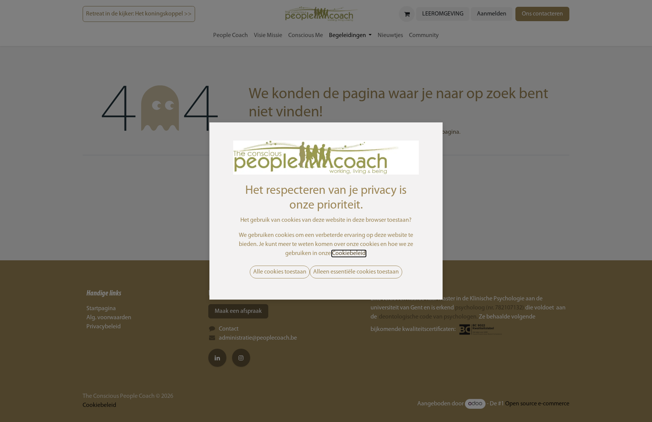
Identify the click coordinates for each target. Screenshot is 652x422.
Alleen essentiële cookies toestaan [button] (356, 272)
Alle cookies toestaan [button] (279, 272)
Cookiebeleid (349, 253)
